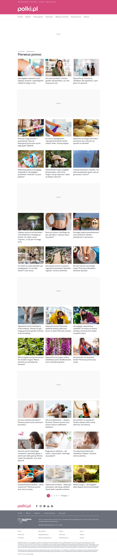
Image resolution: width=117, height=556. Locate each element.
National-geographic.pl (44, 538)
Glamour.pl (21, 534)
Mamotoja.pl (42, 531)
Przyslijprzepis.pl (63, 538)
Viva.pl (81, 531)
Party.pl (61, 531)
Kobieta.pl (62, 534)
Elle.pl (19, 531)
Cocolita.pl (21, 538)
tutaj (32, 554)
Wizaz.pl (82, 534)
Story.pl (82, 538)
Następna (64, 496)
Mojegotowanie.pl (43, 534)
